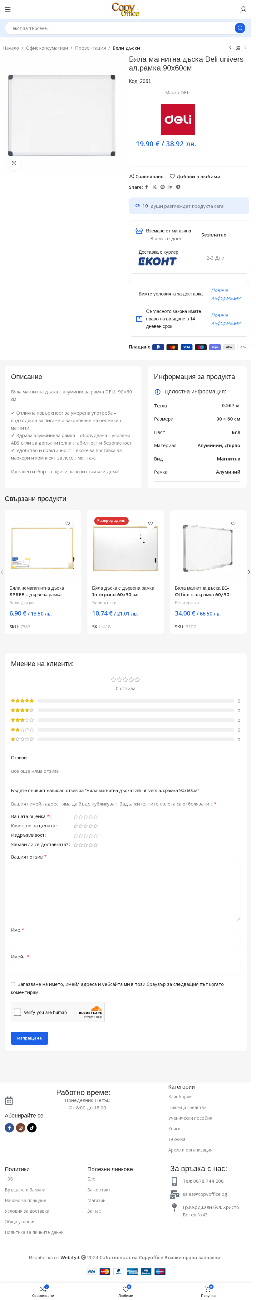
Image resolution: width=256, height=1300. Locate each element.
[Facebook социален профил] (146, 187)
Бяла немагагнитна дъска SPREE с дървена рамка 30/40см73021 (36, 594)
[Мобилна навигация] (8, 9)
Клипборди (180, 1096)
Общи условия (20, 1222)
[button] (249, 572)
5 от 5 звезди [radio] (95, 816)
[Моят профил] (243, 9)
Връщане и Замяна (25, 1190)
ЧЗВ (9, 1179)
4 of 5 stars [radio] (90, 816)
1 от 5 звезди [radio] (75, 816)
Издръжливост (28, 835)
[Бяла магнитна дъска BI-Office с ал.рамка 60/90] (208, 548)
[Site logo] (125, 9)
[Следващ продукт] (245, 48)
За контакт (99, 1190)
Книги (174, 1129)
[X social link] (154, 187)
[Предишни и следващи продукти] (230, 48)
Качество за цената (33, 826)
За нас (94, 1211)
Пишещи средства (187, 1107)
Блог (92, 1179)
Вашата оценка (30, 817)
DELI (185, 92)
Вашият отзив (29, 857)
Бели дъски (126, 48)
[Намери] (240, 28)
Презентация (90, 48)
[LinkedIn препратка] (170, 187)
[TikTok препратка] (32, 1127)
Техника (176, 1139)
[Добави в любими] (67, 523)
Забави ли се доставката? (39, 845)
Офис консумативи (47, 48)
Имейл (20, 956)
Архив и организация (190, 1150)
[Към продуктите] (238, 48)
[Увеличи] (14, 163)
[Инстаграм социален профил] (20, 1127)
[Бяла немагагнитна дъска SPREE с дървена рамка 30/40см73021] (42, 548)
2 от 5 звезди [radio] (80, 816)
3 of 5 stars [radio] (85, 816)
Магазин (96, 1200)
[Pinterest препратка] (163, 187)
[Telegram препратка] (178, 187)
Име (17, 930)
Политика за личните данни (34, 1232)
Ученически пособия (190, 1118)
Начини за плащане (25, 1200)
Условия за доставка (27, 1211)
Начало (10, 48)
